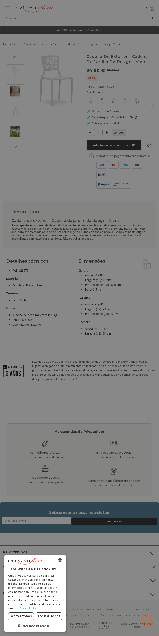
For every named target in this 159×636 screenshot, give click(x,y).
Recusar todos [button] (49, 616)
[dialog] (35, 593)
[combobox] (60, 560)
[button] (35, 625)
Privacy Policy (28, 608)
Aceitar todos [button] (21, 616)
